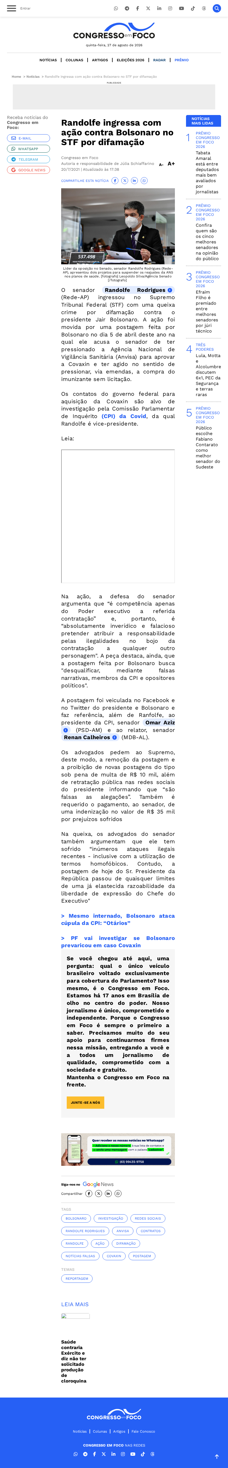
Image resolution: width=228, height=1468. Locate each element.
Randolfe (75, 1243)
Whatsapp (28, 149)
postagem (142, 1256)
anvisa (123, 1231)
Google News (31, 170)
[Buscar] (217, 8)
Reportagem (77, 1279)
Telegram (28, 159)
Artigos (100, 60)
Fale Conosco (143, 1431)
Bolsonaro (76, 1218)
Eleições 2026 (130, 60)
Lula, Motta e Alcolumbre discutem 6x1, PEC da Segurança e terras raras (208, 375)
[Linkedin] (159, 8)
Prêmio (182, 60)
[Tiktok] (193, 8)
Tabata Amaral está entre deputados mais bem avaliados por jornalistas (207, 172)
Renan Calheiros (87, 737)
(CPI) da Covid (122, 416)
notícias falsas (80, 1256)
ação (100, 1243)
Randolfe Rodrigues (135, 290)
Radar (159, 60)
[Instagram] (170, 8)
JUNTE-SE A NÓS (85, 1103)
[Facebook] (137, 8)
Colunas (74, 60)
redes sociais (148, 1218)
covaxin (114, 1256)
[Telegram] (127, 8)
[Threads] (204, 8)
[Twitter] (148, 8)
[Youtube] (181, 8)
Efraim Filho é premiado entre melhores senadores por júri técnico (207, 311)
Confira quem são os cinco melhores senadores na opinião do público (207, 242)
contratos (151, 1231)
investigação (110, 1218)
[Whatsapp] (116, 8)
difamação (126, 1243)
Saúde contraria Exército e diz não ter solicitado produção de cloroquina (73, 1361)
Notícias (48, 60)
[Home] (114, 30)
